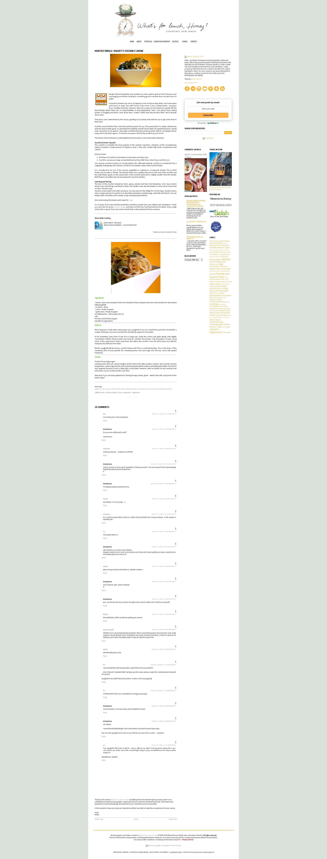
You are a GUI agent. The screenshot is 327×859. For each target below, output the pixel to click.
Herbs (211, 282)
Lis (104, 531)
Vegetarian (136, 392)
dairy (226, 256)
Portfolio (148, 42)
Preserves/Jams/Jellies (217, 302)
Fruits (221, 277)
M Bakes (224, 286)
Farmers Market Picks (218, 267)
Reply (105, 420)
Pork (224, 297)
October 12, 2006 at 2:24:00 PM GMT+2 (164, 499)
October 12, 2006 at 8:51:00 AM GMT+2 (164, 414)
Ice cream (228, 282)
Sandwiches (213, 308)
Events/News (214, 266)
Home (132, 42)
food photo (152, 389)
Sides (228, 313)
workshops (227, 332)
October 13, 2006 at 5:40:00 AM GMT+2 (164, 721)
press (227, 302)
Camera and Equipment (216, 250)
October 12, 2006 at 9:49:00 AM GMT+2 (164, 429)
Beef (220, 243)
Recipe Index (177, 45)
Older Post (173, 819)
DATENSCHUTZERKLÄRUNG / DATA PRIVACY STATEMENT (149, 852)
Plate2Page (218, 297)
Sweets (217, 320)
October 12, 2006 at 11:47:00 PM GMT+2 (163, 690)
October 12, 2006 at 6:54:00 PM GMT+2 (164, 566)
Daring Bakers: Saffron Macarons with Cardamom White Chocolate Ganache (195, 203)
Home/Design (219, 282)
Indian (212, 284)
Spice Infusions (224, 317)
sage (131, 200)
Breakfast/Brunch (216, 247)
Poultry (218, 300)
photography (160, 389)
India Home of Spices (177, 61)
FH (104, 665)
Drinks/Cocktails (215, 262)
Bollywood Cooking (216, 245)
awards (221, 241)
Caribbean (226, 250)
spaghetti (97, 389)
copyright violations (215, 256)
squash (134, 389)
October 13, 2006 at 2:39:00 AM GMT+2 (164, 706)
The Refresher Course (159, 57)
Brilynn (105, 614)
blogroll (224, 243)
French (212, 274)
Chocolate (213, 254)
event (138, 389)
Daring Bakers (215, 259)
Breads (226, 245)
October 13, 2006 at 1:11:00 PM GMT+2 (164, 745)
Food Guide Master (214, 271)
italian (147, 389)
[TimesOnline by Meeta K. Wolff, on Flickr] (208, 138)
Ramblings (213, 304)
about (211, 241)
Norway (217, 293)
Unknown (106, 449)
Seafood (212, 313)
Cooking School (175, 50)
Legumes (217, 286)
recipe (118, 389)
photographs (215, 295)
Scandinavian (213, 311)
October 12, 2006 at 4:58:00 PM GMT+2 (164, 531)
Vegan (227, 327)
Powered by (202, 123)
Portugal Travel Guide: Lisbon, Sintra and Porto (220, 188)
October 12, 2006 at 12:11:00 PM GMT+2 (163, 464)
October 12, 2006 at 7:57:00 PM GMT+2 (164, 614)
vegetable (128, 389)
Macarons (213, 288)
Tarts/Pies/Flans (216, 322)
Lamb (211, 286)
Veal (223, 327)
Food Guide (176, 56)
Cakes (227, 247)
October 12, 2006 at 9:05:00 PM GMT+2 (164, 629)
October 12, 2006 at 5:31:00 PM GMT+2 (164, 547)
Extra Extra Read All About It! (194, 238)
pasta (142, 389)
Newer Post (99, 819)
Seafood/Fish (220, 313)
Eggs (221, 264)
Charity (223, 252)
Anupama (106, 514)
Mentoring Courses (158, 50)
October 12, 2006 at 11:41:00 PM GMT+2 (163, 665)
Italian (102, 392)
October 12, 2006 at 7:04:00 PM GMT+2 (164, 581)
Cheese (228, 252)
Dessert (226, 259)
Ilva (104, 414)
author (105, 566)
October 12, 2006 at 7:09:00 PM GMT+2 (164, 599)
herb (111, 389)
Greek (227, 279)
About (139, 42)
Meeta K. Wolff (108, 630)
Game (226, 277)
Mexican (220, 288)
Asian (216, 241)
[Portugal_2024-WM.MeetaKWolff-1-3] (220, 185)
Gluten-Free (220, 279)
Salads (225, 306)
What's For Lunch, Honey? (119, 800)
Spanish (216, 317)
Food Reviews (225, 271)
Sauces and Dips (224, 308)
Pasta (120, 392)
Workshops (158, 45)
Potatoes (212, 300)
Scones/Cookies (224, 310)
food (115, 389)
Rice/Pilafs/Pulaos (215, 306)
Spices (212, 319)
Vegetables (127, 392)
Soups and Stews (222, 315)
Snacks (212, 315)
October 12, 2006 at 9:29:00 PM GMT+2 (164, 649)
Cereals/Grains (214, 252)
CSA (222, 256)
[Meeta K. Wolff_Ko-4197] (194, 57)
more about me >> (191, 83)
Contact (193, 42)
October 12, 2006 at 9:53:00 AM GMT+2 (164, 449)
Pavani (105, 499)
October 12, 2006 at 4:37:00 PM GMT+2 (164, 514)
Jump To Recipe (225, 284)
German (212, 279)
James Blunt (168, 389)
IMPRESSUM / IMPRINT (120, 852)
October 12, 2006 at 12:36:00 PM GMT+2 (163, 483)
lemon (123, 389)
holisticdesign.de (208, 852)
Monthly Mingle (119, 207)
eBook (217, 264)
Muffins (212, 293)
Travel (185, 42)
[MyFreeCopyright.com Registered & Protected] (163, 845)
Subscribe (208, 115)
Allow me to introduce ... (196, 222)
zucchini (103, 389)
